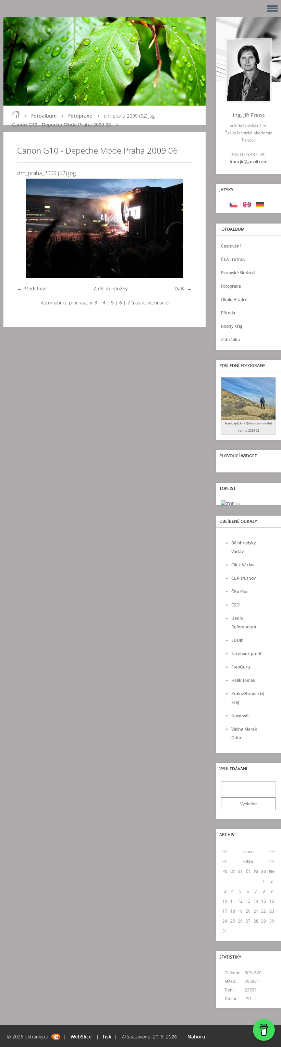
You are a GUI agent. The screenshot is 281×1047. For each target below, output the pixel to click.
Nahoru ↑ (198, 1036)
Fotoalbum (44, 115)
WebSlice (81, 1036)
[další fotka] (180, 228)
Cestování (231, 246)
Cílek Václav (242, 565)
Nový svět (240, 716)
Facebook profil (246, 654)
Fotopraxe (80, 115)
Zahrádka (230, 339)
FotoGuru (240, 667)
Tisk (106, 1036)
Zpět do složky (111, 288)
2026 (248, 861)
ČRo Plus (239, 591)
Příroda (228, 313)
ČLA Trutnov (233, 259)
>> (271, 851)
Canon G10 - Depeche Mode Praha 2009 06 (61, 124)
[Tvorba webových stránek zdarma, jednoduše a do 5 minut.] (55, 1037)
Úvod (16, 114)
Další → (183, 288)
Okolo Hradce (234, 299)
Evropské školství (238, 273)
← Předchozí (32, 288)
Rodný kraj (231, 326)
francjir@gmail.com (248, 162)
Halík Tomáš (243, 680)
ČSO (235, 605)
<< (224, 851)
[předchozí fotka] (28, 228)
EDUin (237, 640)
